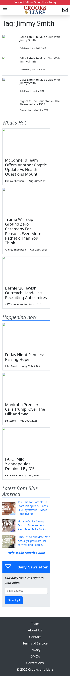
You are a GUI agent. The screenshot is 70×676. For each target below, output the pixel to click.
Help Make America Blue (26, 552)
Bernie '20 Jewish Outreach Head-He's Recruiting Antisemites (26, 292)
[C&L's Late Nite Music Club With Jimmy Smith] (9, 42)
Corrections (35, 663)
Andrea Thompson (15, 249)
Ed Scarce (10, 420)
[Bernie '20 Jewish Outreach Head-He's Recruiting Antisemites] (26, 270)
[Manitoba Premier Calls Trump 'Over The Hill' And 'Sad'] (26, 386)
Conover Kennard (15, 180)
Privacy (35, 650)
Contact (35, 637)
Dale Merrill (25, 48)
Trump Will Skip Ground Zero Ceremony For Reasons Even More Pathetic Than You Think (23, 231)
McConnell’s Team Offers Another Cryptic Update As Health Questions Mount (26, 167)
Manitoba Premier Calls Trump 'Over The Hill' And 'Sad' (25, 409)
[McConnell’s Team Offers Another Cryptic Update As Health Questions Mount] (26, 142)
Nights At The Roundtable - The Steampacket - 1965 (40, 102)
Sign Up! (14, 600)
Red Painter (11, 475)
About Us (35, 630)
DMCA (35, 656)
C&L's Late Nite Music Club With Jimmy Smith (40, 38)
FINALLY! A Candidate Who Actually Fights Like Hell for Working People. (34, 541)
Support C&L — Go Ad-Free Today (35, 2)
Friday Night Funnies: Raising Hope (24, 357)
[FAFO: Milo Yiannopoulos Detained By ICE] (26, 441)
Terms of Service (35, 643)
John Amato (11, 366)
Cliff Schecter (12, 304)
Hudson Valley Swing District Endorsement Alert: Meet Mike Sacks (32, 525)
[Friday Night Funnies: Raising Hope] (26, 336)
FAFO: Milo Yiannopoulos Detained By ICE (19, 463)
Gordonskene (26, 110)
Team (35, 623)
